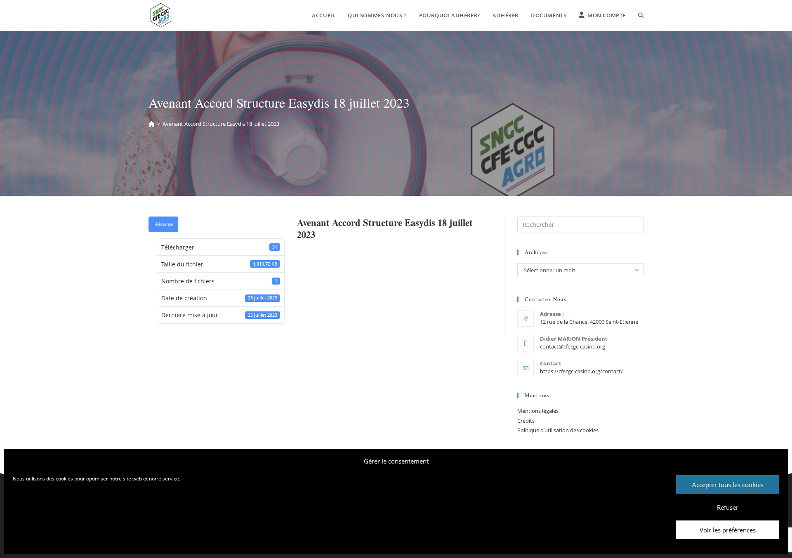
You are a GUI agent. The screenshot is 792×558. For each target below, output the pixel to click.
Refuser (727, 507)
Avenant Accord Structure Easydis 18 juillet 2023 (221, 123)
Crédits (526, 420)
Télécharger (163, 224)
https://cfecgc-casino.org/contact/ (581, 371)
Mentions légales (538, 410)
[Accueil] (151, 123)
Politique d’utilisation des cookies (558, 430)
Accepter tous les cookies (728, 484)
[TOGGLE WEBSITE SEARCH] (641, 15)
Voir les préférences (728, 530)
